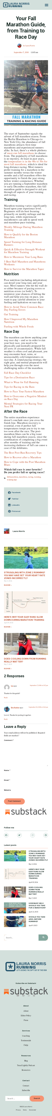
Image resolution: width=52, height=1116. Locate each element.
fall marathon (12, 477)
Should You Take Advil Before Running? (37, 919)
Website (7, 790)
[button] (46, 5)
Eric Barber (15, 707)
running (37, 477)
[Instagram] (32, 835)
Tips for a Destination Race (19, 377)
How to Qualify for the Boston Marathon (21, 236)
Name (7, 770)
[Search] (43, 937)
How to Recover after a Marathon (22, 457)
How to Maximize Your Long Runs (23, 257)
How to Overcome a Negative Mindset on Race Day (25, 397)
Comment (9, 740)
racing (30, 477)
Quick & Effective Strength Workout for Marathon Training (24, 251)
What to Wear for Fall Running (21, 382)
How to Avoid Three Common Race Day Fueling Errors (23, 308)
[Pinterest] (45, 835)
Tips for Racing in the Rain (19, 387)
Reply (6, 697)
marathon (23, 477)
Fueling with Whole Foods (19, 326)
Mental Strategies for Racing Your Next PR (23, 405)
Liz (12, 686)
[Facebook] (6, 835)
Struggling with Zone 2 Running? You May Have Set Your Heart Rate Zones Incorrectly (24, 575)
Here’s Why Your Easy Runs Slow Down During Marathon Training (37, 874)
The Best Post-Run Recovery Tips (23, 452)
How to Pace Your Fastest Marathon (24, 391)
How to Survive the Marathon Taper (24, 269)
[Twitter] (19, 835)
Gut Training (11, 314)
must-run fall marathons (20, 153)
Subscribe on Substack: (26, 983)
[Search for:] (17, 1098)
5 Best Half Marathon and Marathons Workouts (25, 263)
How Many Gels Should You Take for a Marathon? (37, 906)
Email (7, 780)
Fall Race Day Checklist (17, 372)
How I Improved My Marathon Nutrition (21, 320)
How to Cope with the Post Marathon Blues (24, 463)
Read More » (8, 585)
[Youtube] (18, 995)
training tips (12, 479)
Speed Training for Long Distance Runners (23, 243)
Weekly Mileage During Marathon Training (23, 228)
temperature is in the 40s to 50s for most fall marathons (25, 163)
